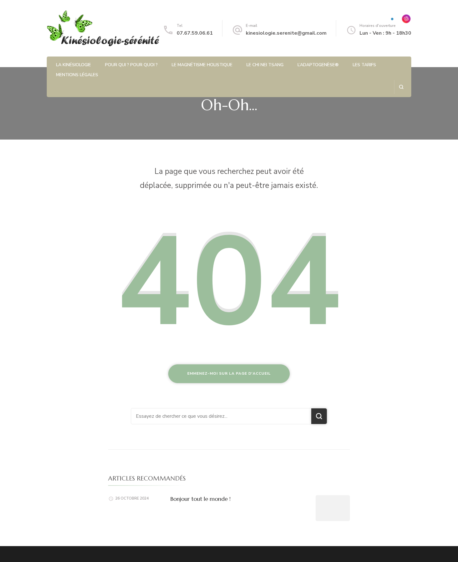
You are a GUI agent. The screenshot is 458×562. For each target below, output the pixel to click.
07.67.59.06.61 (195, 33)
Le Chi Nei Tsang (265, 65)
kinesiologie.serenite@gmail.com (286, 33)
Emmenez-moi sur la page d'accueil (229, 373)
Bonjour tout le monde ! (200, 498)
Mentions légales (77, 75)
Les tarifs (364, 65)
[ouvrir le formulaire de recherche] (401, 87)
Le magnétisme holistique (202, 65)
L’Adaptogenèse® (318, 65)
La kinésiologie (73, 65)
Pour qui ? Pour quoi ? (131, 65)
